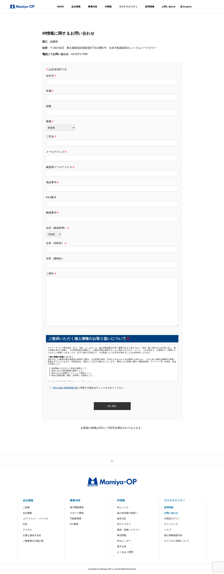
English (187, 6)
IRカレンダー (124, 541)
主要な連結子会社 (32, 535)
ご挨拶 (26, 507)
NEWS (60, 6)
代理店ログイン (172, 518)
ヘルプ (167, 529)
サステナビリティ (128, 6)
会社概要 (27, 513)
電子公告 (121, 546)
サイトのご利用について (176, 541)
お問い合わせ (169, 6)
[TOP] (112, 461)
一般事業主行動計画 (33, 541)
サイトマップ (171, 524)
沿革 (25, 524)
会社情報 (76, 6)
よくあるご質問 (125, 552)
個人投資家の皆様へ (127, 513)
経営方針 (121, 518)
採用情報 (149, 6)
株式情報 (121, 535)
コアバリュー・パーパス (35, 518)
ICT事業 (74, 524)
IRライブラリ (124, 524)
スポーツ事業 (77, 513)
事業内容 (92, 6)
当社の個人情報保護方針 (65, 387)
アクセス (27, 529)
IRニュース (123, 507)
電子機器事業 (77, 507)
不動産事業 (75, 518)
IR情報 (108, 6)
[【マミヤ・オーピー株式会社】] (22, 6)
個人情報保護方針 (173, 535)
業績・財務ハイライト (128, 529)
